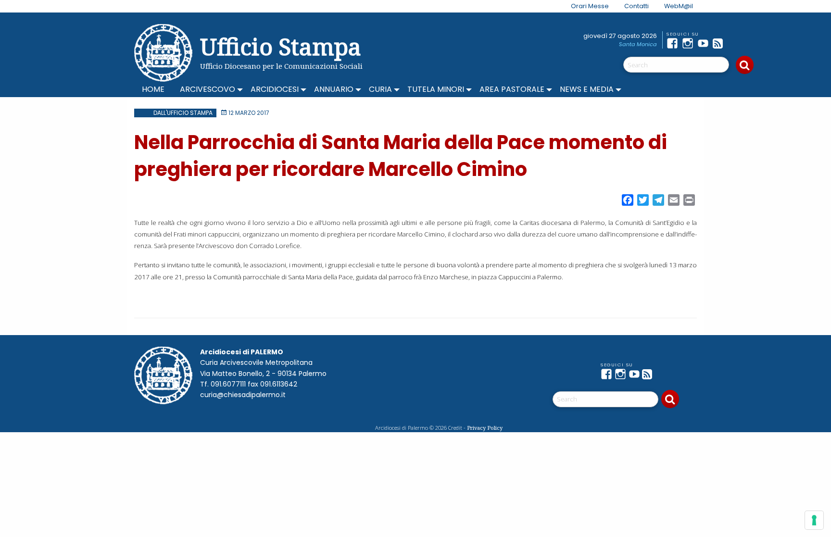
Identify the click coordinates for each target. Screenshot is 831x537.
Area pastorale (511, 89)
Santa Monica (638, 44)
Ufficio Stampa (280, 46)
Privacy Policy (485, 427)
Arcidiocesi (275, 89)
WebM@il (678, 6)
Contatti (636, 6)
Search (744, 65)
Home (153, 89)
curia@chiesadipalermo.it (243, 395)
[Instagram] (689, 43)
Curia (380, 89)
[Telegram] (735, 43)
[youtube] (705, 43)
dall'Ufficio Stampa (183, 113)
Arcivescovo (207, 89)
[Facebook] (674, 43)
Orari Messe (590, 6)
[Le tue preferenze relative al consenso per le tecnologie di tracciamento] (814, 520)
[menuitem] (584, 6)
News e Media (587, 89)
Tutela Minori (435, 89)
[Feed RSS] (720, 43)
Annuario (333, 89)
